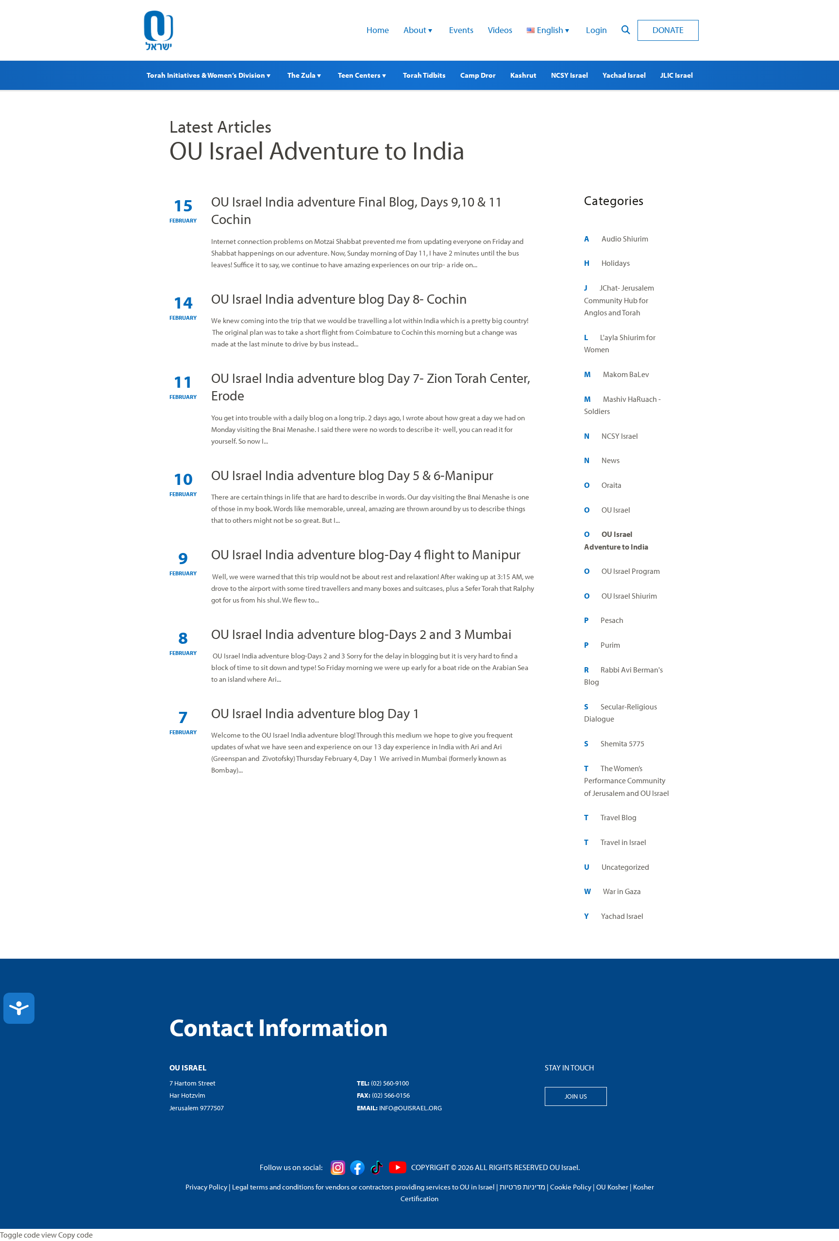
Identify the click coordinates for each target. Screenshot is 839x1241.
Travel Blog (619, 817)
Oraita (611, 485)
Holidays (616, 263)
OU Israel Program (631, 571)
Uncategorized (625, 867)
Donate (668, 29)
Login (596, 29)
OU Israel (616, 510)
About (415, 29)
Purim (610, 645)
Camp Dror (478, 75)
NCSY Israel (569, 75)
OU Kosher (612, 1186)
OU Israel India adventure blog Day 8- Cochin (339, 298)
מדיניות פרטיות (522, 1186)
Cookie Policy (570, 1186)
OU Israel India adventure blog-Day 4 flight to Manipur (365, 554)
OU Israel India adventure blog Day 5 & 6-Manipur (352, 474)
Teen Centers (360, 75)
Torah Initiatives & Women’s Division (207, 75)
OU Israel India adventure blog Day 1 (315, 713)
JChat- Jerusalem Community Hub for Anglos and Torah (619, 300)
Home (378, 29)
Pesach (612, 620)
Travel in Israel (623, 842)
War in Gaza (622, 891)
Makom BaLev (626, 374)
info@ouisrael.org (410, 1107)
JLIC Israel (676, 75)
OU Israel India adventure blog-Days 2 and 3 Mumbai (361, 633)
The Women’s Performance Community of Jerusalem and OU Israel (626, 780)
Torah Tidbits (424, 75)
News (611, 460)
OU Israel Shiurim (629, 596)
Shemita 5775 (622, 743)
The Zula (302, 75)
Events (461, 29)
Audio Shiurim (625, 238)
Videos (500, 29)
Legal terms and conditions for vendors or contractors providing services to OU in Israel (363, 1186)
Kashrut (523, 75)
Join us (576, 1096)
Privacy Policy (206, 1186)
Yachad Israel (624, 75)
